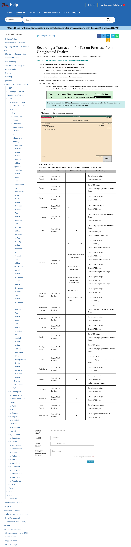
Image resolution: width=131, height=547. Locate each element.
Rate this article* (38, 432)
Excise (11, 488)
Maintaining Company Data (15, 54)
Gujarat (15, 413)
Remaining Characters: (84, 457)
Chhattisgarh (17, 395)
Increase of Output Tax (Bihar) (18, 256)
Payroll (8, 506)
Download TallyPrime (113, 5)
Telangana (16, 470)
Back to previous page (47, 36)
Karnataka (16, 438)
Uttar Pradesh (17, 474)
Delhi (14, 406)
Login (92, 5)
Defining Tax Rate (18, 102)
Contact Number (38, 445)
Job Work (8, 80)
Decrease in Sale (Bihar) (19, 270)
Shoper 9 (76, 12)
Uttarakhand (16, 477)
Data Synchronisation (13, 529)
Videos (66, 12)
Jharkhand (16, 434)
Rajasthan (16, 463)
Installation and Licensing (15, 43)
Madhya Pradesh (18, 445)
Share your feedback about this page (40, 453)
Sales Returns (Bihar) (18, 159)
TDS (10, 491)
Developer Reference (51, 12)
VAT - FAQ (13, 484)
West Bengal (16, 481)
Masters (17, 123)
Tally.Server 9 (34, 12)
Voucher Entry (10, 61)
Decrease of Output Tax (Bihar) (19, 309)
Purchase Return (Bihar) (19, 148)
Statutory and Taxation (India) (16, 84)
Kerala (14, 441)
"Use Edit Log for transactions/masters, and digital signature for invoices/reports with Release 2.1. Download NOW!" (55, 28)
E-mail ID (38, 438)
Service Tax (13, 499)
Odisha (14, 452)
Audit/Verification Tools (14, 510)
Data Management (12, 518)
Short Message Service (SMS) (16, 533)
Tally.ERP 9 (20, 12)
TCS (10, 495)
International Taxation (14, 502)
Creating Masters (12, 58)
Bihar (14, 113)
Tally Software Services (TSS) (16, 514)
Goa (13, 409)
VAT (10, 98)
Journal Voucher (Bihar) (18, 170)
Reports (8, 73)
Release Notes (11, 39)
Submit (90, 462)
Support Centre (11, 540)
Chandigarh (16, 391)
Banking (8, 77)
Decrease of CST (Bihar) (19, 281)
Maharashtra (17, 449)
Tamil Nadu (16, 466)
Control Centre (11, 537)
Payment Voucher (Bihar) (18, 373)
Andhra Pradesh (18, 106)
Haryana (15, 416)
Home (9, 12)
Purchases (18, 127)
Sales (16, 131)
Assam (14, 109)
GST (10, 88)
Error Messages (11, 544)
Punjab (14, 459)
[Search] (108, 20)
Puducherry (16, 456)
